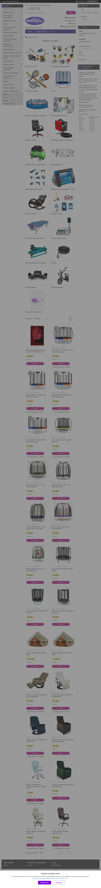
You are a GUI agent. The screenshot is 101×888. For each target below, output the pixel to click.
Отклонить (59, 882)
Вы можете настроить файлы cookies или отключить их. (50, 878)
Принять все (45, 882)
